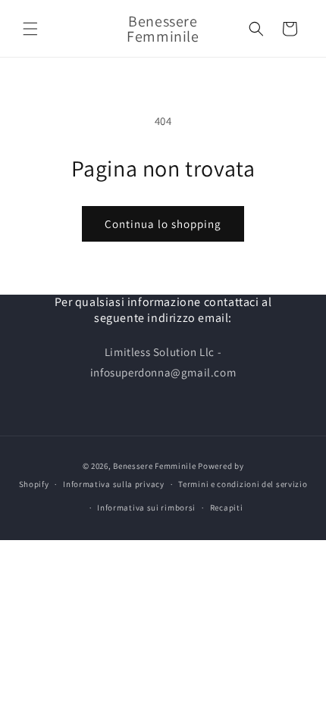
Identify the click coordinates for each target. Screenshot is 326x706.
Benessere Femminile (154, 466)
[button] (30, 28)
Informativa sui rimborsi (146, 507)
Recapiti (226, 507)
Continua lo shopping (163, 224)
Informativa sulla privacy (114, 484)
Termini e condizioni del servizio (242, 484)
